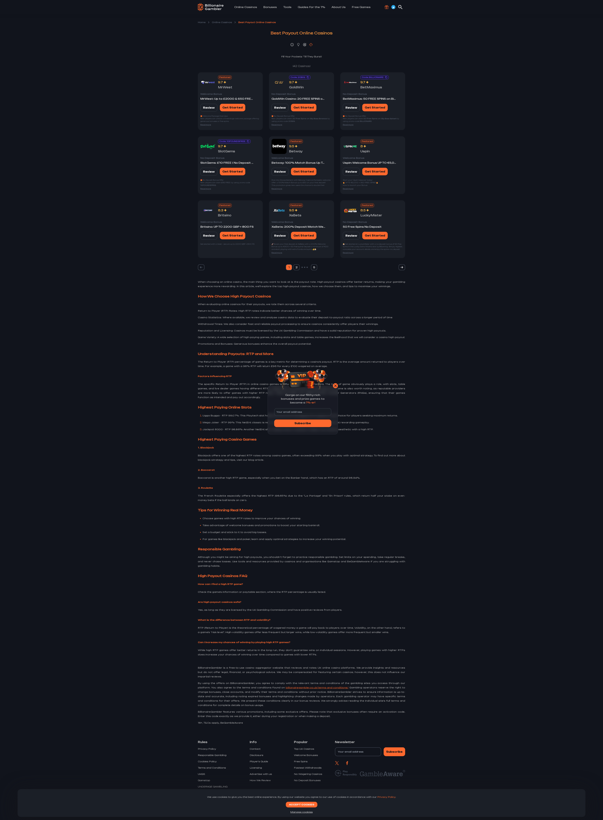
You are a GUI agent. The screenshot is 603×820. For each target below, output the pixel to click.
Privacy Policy (386, 797)
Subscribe (302, 423)
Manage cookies (301, 812)
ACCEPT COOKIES (301, 804)
